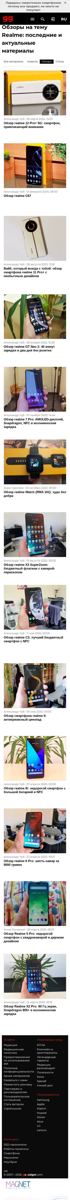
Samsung (43, 1100)
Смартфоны (12, 1153)
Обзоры (47, 61)
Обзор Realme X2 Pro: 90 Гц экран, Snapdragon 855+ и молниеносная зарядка (30, 1010)
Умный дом (45, 1085)
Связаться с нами (15, 1080)
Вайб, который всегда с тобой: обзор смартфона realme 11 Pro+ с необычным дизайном (33, 272)
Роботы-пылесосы (16, 1149)
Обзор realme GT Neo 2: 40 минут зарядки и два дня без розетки (29, 348)
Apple (40, 1104)
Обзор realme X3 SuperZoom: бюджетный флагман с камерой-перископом (29, 568)
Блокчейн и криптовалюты (47, 1051)
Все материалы (13, 61)
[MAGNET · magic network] (18, 1189)
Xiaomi (41, 1108)
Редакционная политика (14, 1051)
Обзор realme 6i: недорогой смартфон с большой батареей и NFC (35, 790)
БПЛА (41, 1045)
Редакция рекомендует (46, 1066)
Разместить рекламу (18, 1084)
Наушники (11, 1157)
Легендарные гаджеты (46, 1058)
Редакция (10, 1045)
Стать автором (14, 1104)
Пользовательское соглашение (16, 1098)
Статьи (60, 61)
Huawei (42, 1113)
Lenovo (41, 1130)
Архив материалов (17, 1076)
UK (6, 1171)
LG (39, 1125)
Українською (12, 1108)
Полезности (45, 1072)
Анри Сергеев (14, 488)
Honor (41, 1117)
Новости (32, 61)
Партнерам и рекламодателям (15, 1090)
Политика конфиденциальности (19, 1069)
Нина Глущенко (14, 929)
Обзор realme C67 (17, 196)
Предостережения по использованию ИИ (17, 1060)
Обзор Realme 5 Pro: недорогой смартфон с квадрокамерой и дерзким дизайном (34, 937)
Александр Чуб (14, 119)
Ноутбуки (10, 1162)
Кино (40, 1076)
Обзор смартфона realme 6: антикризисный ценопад (25, 717)
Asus (40, 1121)
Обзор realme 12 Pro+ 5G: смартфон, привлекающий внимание (32, 125)
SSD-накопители (15, 1144)
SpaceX (41, 1081)
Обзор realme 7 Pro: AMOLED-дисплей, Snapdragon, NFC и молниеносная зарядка (34, 423)
